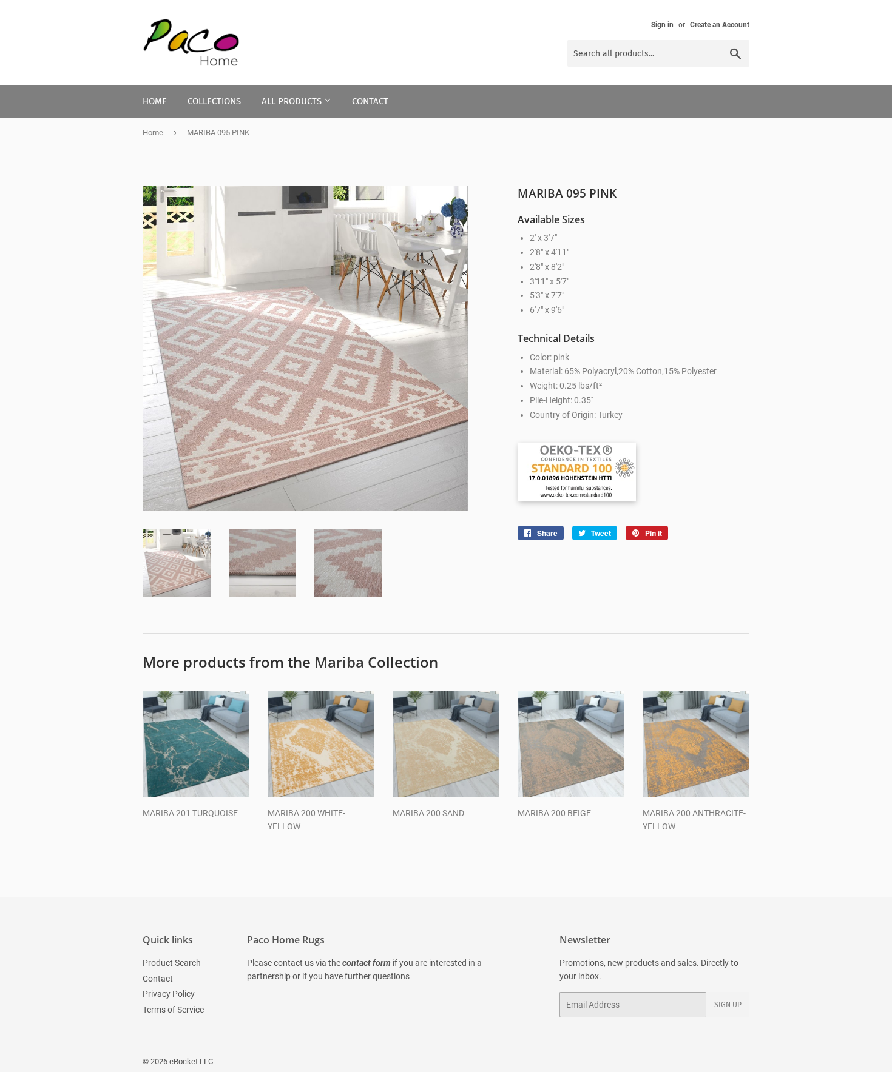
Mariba (339, 662)
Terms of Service (173, 1009)
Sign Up (728, 1004)
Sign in (662, 25)
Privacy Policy (169, 994)
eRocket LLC (191, 1061)
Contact (370, 101)
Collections (214, 101)
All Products (293, 101)
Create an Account (719, 25)
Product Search (172, 963)
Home (155, 101)
